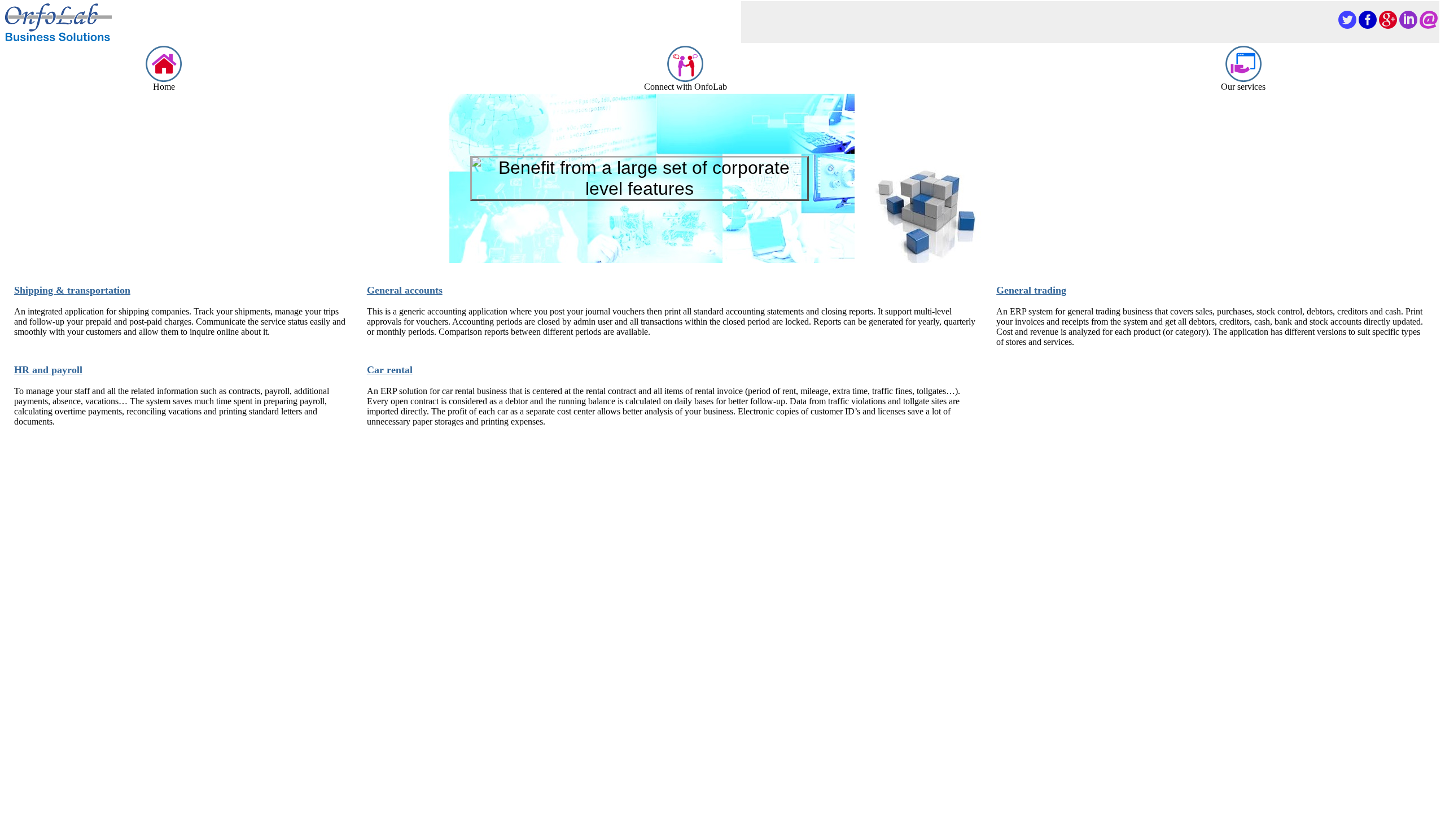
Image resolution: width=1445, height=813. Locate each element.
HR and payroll (48, 369)
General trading (1031, 290)
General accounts (405, 290)
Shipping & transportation (72, 290)
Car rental (390, 369)
